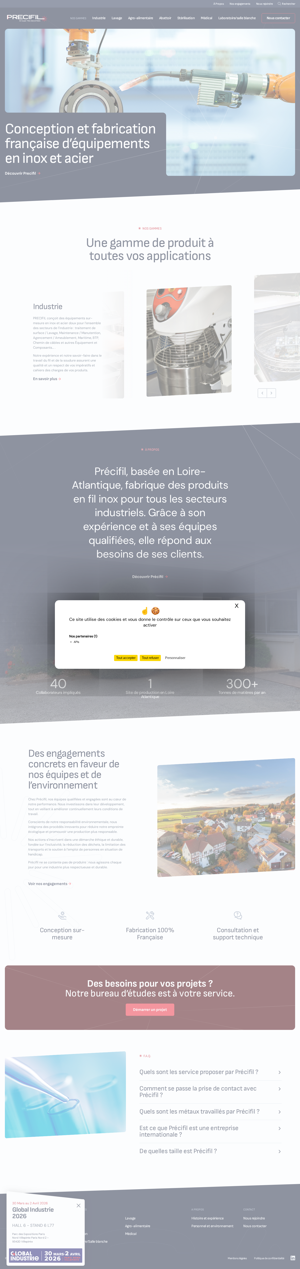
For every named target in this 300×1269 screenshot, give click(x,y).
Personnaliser (175, 658)
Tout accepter (126, 658)
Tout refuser (150, 658)
